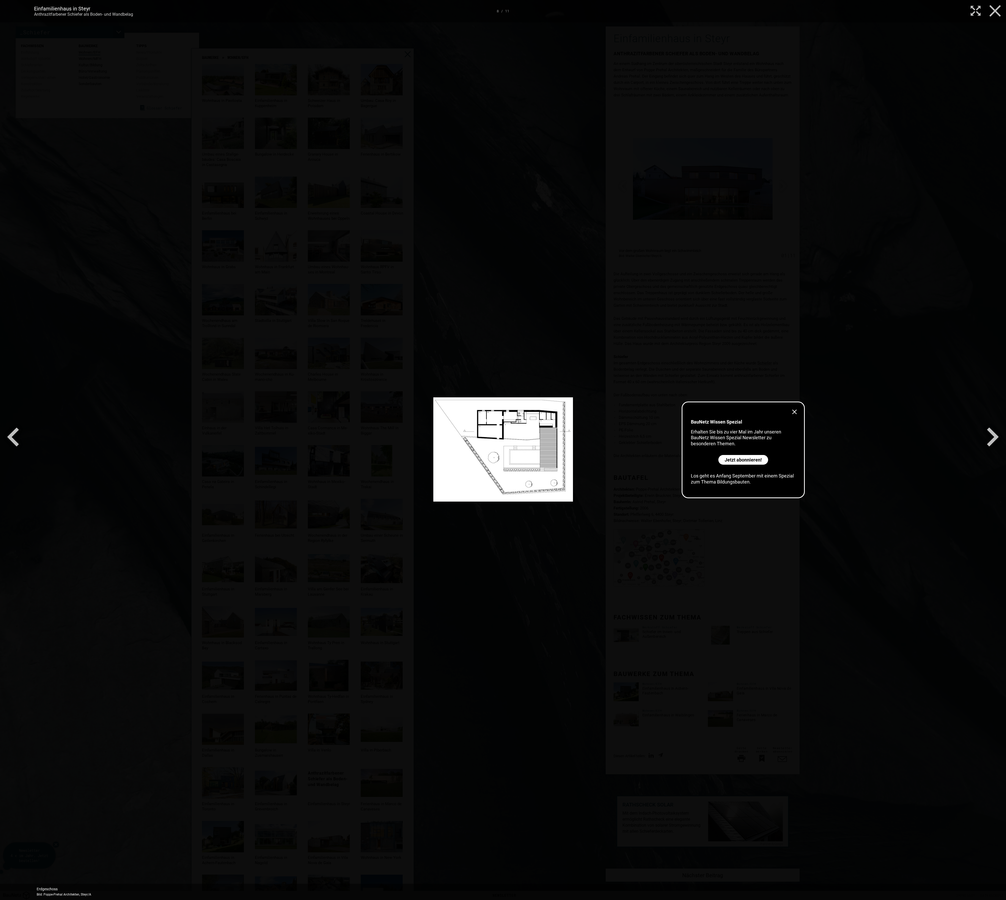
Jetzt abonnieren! (743, 460)
